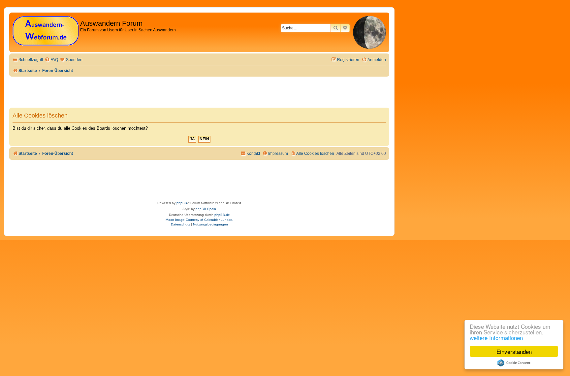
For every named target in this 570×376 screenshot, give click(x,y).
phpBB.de (222, 215)
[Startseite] (45, 31)
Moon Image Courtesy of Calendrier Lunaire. (199, 220)
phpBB (181, 203)
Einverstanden (514, 351)
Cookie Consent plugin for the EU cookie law (513, 362)
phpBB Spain (206, 209)
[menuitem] (51, 59)
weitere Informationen (496, 337)
